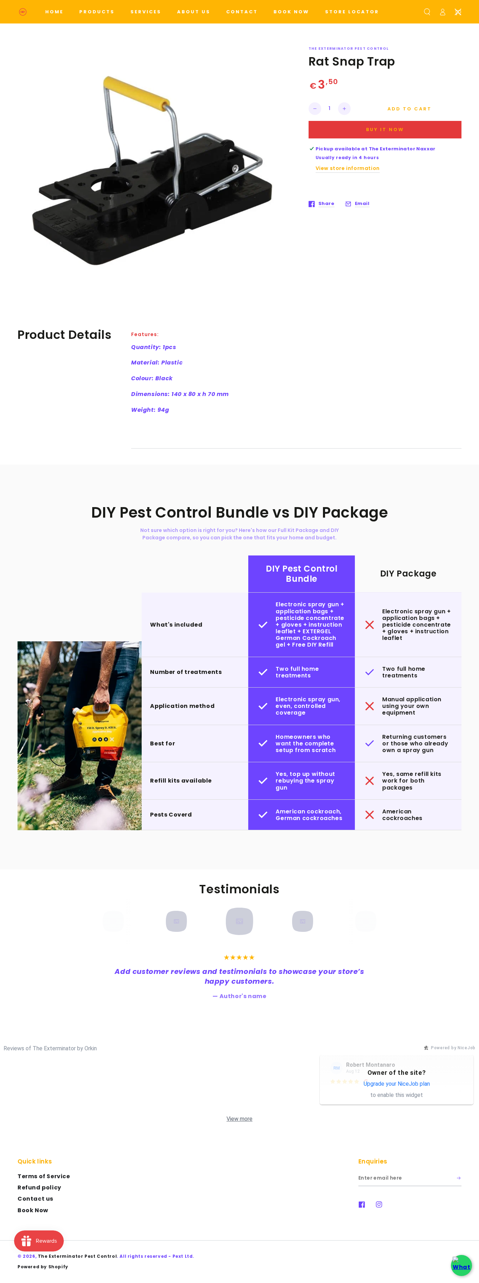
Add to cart (409, 108)
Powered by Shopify (43, 1267)
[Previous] (115, 921)
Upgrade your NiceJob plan (397, 1083)
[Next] (363, 921)
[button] (427, 12)
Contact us (35, 1199)
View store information (348, 168)
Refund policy (39, 1187)
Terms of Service (44, 1176)
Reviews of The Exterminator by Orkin (50, 1048)
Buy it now (385, 129)
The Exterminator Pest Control (77, 1256)
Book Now (33, 1210)
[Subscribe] (459, 1178)
